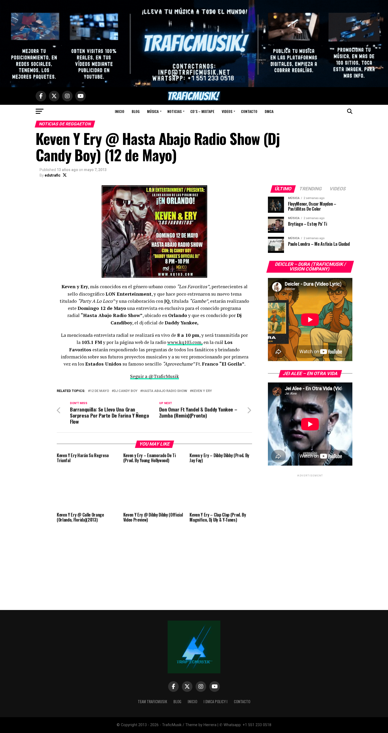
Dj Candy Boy (126, 391)
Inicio (119, 111)
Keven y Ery (202, 391)
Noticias (174, 111)
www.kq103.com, (184, 342)
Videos (227, 111)
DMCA (269, 111)
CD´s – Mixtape (202, 111)
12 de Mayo (99, 391)
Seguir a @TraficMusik (154, 376)
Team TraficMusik (152, 701)
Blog (136, 111)
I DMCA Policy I (216, 701)
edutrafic (52, 175)
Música (153, 111)
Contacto (249, 111)
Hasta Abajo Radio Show (164, 391)
